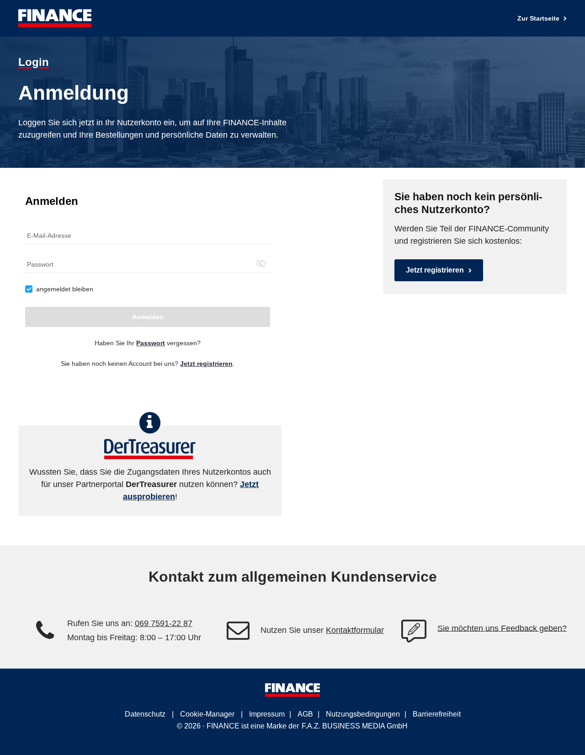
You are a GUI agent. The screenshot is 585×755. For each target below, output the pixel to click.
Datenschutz (145, 714)
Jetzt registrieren (435, 270)
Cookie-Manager (207, 714)
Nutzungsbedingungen (363, 714)
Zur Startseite (539, 18)
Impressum (267, 714)
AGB (305, 714)
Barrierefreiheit (437, 714)
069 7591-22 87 (163, 623)
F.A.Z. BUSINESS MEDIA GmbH (355, 726)
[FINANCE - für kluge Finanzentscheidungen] (54, 18)
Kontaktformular (355, 630)
